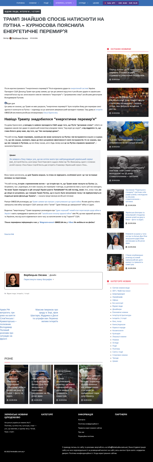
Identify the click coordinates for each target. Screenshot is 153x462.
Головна (21, 3)
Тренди (115, 358)
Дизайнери (117, 309)
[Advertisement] (53, 69)
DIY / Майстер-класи (121, 291)
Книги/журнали (118, 324)
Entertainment (118, 294)
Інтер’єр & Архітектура (121, 315)
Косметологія (117, 330)
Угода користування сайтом (105, 453)
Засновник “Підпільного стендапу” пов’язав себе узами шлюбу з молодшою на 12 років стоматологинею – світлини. (127, 172)
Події (46, 3)
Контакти (81, 420)
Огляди (82, 3)
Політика (116, 349)
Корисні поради (118, 327)
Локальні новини (119, 336)
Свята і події (117, 352)
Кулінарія (116, 333)
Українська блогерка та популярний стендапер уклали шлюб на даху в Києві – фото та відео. (16, 387)
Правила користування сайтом (90, 428)
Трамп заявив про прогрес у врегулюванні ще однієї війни (56, 201)
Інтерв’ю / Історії (64, 3)
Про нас (81, 432)
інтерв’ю (98, 109)
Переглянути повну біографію (38, 279)
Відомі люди (11, 11)
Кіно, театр (116, 321)
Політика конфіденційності (88, 424)
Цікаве (96, 3)
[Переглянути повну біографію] (53, 279)
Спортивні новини (120, 355)
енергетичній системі (80, 88)
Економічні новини (120, 312)
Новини (33, 3)
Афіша (115, 300)
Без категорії (117, 303)
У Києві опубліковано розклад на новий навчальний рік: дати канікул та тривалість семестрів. (65, 387)
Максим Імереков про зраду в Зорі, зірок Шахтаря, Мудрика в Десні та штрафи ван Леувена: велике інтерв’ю (44, 315)
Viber (70, 222)
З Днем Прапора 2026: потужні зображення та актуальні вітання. (126, 141)
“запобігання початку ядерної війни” (57, 213)
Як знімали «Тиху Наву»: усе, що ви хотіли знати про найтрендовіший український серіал (51, 159)
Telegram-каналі (46, 222)
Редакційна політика (86, 436)
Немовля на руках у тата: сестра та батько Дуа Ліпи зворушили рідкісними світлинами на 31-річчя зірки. (41, 387)
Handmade (117, 297)
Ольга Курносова (50, 113)
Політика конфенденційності (81, 453)
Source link (9, 234)
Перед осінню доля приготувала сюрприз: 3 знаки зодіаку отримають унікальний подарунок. (126, 72)
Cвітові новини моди (121, 288)
